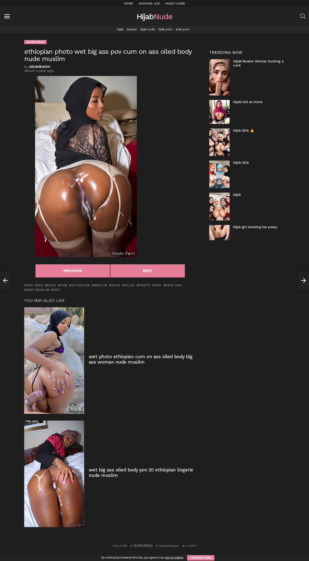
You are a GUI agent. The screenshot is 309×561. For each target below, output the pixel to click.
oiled (129, 285)
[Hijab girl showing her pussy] (219, 232)
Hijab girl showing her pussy (255, 227)
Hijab (237, 195)
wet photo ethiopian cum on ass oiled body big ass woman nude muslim (140, 359)
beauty (132, 29)
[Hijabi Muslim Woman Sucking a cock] (219, 77)
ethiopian (80, 285)
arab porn (182, 29)
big (40, 285)
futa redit (120, 545)
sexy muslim (37, 289)
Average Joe (149, 3)
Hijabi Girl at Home (248, 102)
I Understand (201, 558)
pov (158, 285)
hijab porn (165, 29)
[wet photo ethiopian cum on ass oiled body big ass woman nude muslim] (54, 360)
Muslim (100, 285)
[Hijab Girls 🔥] (219, 142)
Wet (57, 289)
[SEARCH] (303, 16)
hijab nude (147, 29)
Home (128, 3)
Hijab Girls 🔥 (243, 130)
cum (63, 285)
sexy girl (174, 285)
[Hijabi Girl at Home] (219, 112)
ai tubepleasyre (167, 545)
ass (29, 285)
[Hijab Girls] (219, 174)
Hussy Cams (175, 3)
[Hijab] (219, 206)
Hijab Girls (241, 163)
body (51, 285)
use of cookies (174, 557)
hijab (120, 29)
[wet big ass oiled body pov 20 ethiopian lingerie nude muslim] (54, 474)
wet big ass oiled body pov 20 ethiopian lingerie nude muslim (141, 472)
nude (116, 285)
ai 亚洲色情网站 (141, 545)
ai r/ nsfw (189, 545)
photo (145, 285)
